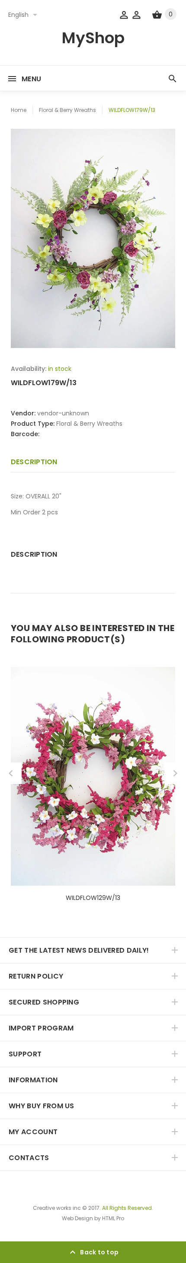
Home (18, 110)
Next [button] (175, 773)
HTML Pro (113, 1218)
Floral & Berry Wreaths (67, 110)
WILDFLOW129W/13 (93, 897)
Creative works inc (57, 1208)
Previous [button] (11, 773)
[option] (93, 238)
